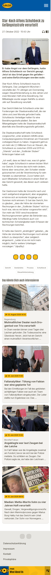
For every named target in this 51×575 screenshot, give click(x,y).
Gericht (8, 268)
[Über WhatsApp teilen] (29, 257)
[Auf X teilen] (22, 257)
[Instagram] (29, 536)
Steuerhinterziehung (25, 272)
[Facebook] (22, 536)
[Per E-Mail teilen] (35, 257)
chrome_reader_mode (47, 31)
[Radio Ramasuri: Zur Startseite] (22, 5)
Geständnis (18, 268)
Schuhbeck (41, 268)
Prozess (30, 268)
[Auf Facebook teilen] (16, 257)
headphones (43, 31)
